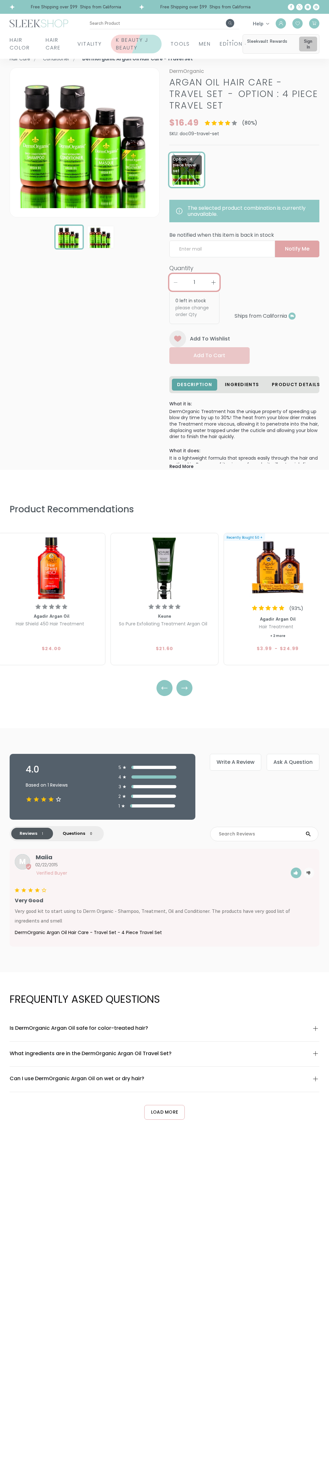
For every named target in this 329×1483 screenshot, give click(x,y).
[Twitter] (299, 7)
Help (258, 23)
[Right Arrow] (184, 688)
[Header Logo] (39, 23)
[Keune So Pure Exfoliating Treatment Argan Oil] (164, 567)
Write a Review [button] (235, 762)
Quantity (181, 268)
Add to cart (209, 355)
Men (205, 44)
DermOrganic (186, 71)
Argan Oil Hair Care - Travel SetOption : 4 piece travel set (243, 94)
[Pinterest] (316, 7)
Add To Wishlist (210, 338)
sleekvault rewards (267, 41)
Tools (180, 44)
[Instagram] (308, 7)
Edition (231, 44)
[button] (296, 873)
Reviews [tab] (28, 833)
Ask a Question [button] (293, 762)
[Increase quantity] (213, 282)
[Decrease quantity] (175, 282)
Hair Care (53, 43)
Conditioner (56, 59)
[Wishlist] (297, 23)
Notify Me (297, 248)
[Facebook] (291, 7)
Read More (181, 466)
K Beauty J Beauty (132, 43)
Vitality (89, 44)
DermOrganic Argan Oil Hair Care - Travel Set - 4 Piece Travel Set (88, 932)
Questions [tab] (74, 833)
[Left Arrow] (164, 688)
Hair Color (20, 43)
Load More (164, 1112)
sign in (308, 44)
